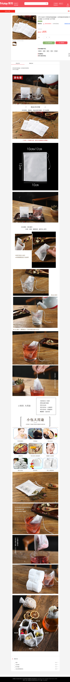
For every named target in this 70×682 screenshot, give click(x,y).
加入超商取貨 (49, 42)
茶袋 (52, 51)
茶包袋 (55, 51)
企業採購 (55, 3)
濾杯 (48, 51)
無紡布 (39, 51)
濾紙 (44, 51)
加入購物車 (61, 42)
